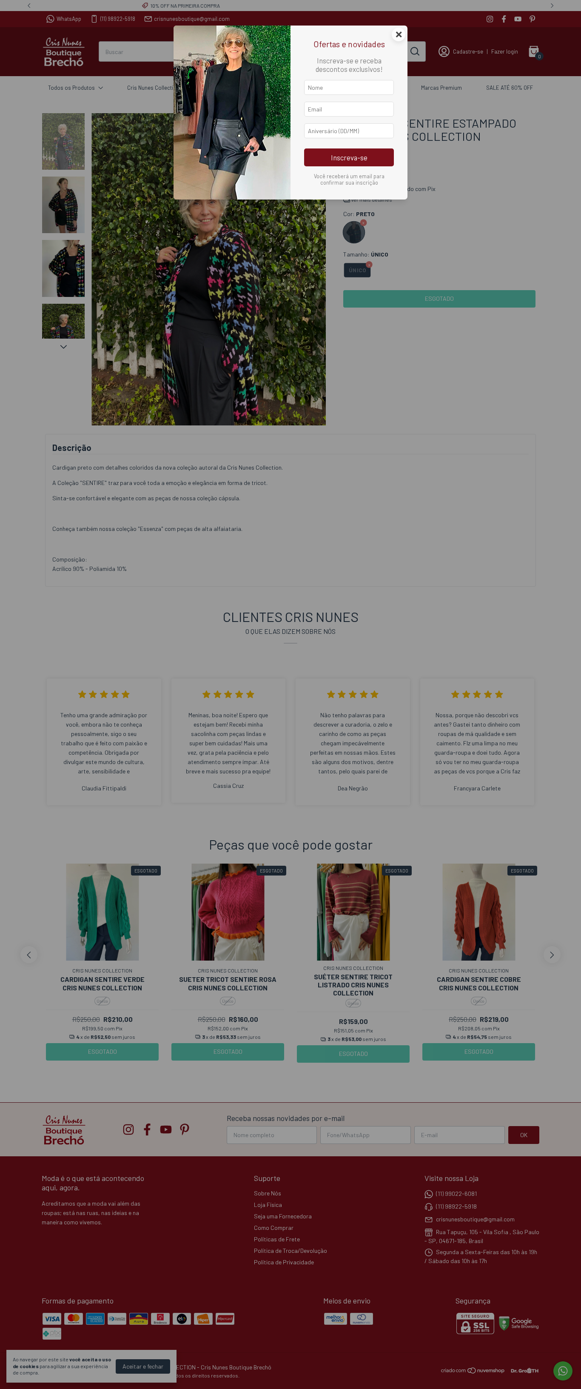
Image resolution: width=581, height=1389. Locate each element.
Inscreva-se (349, 157)
